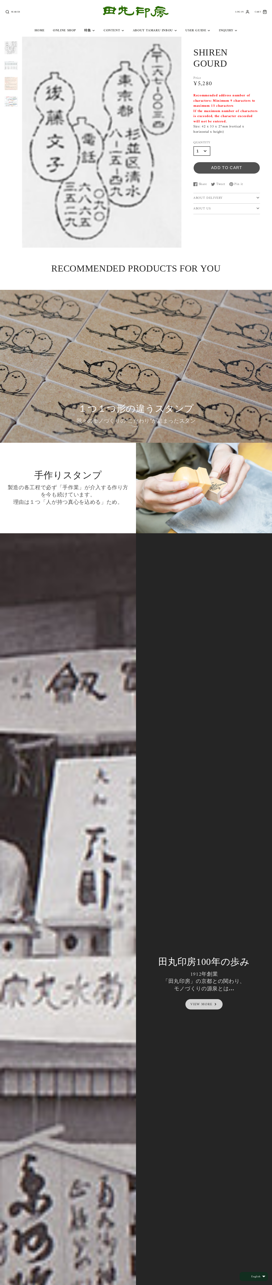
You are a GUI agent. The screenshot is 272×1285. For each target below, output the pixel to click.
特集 (87, 30)
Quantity (201, 142)
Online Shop (64, 30)
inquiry (226, 30)
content (112, 30)
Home (40, 30)
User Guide (195, 30)
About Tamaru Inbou (153, 30)
